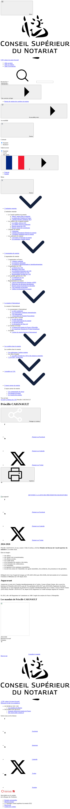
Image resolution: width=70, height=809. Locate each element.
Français (6, 172)
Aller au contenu (9, 64)
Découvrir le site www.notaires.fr (10, 703)
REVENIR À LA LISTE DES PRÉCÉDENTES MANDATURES (48, 495)
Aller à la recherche (10, 66)
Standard (5, 143)
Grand (5, 153)
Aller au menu (8, 63)
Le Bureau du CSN (11, 399)
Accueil (3, 399)
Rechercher (4, 82)
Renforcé (5, 144)
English (6, 174)
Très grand (6, 154)
